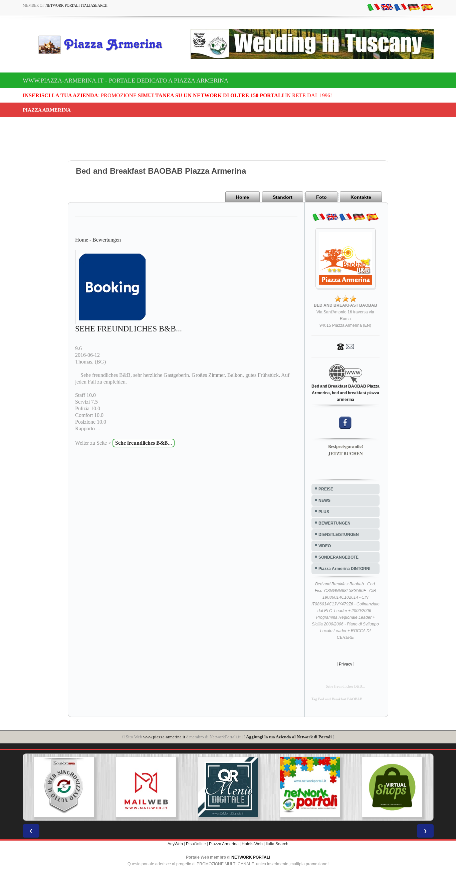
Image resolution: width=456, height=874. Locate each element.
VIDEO (324, 546)
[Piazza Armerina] (103, 44)
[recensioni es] (427, 7)
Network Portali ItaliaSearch (76, 5)
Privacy (345, 664)
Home (242, 197)
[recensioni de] (413, 7)
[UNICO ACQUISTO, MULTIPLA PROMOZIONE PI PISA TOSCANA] (310, 787)
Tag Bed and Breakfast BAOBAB (336, 699)
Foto (321, 197)
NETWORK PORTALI (250, 857)
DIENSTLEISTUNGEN (338, 534)
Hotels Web (252, 844)
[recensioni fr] (400, 7)
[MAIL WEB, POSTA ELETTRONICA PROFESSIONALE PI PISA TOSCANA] (146, 787)
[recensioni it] (373, 7)
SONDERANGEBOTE (338, 557)
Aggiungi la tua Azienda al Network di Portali (289, 736)
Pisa (190, 844)
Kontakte (361, 197)
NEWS (324, 500)
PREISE (325, 489)
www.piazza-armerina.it (164, 736)
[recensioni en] (387, 7)
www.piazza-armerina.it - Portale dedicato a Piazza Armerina (125, 80)
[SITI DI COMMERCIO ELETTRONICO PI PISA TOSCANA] (392, 787)
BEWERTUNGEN (334, 523)
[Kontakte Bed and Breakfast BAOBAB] (345, 346)
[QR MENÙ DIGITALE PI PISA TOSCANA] (228, 787)
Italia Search (277, 844)
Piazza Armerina (224, 844)
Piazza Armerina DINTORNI (344, 568)
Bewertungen (106, 240)
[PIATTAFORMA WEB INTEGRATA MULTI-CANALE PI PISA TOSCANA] (64, 787)
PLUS (323, 511)
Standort (282, 197)
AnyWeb (175, 844)
